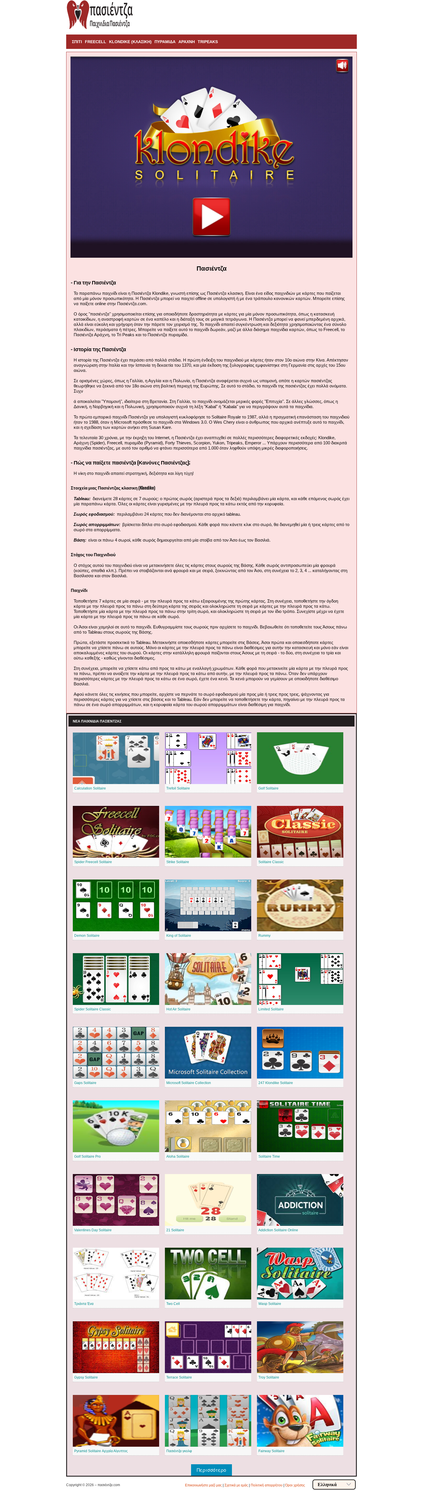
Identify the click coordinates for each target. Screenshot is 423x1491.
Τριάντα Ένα (84, 1304)
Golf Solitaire (268, 788)
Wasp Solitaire (269, 1304)
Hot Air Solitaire (178, 1009)
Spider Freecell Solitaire (93, 862)
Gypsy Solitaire (86, 1377)
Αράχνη (186, 41)
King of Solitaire (178, 936)
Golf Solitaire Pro (87, 1156)
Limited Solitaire (271, 1009)
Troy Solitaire (268, 1377)
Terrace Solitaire (179, 1377)
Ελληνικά (327, 1484)
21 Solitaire (175, 1230)
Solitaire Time (269, 1156)
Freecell (95, 41)
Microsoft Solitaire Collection (188, 1083)
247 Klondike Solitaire (275, 1083)
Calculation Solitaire (90, 788)
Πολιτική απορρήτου (267, 1485)
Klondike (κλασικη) (130, 41)
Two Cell (173, 1304)
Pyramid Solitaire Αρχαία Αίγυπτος (101, 1451)
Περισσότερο (211, 1470)
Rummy (264, 936)
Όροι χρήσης (295, 1485)
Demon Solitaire (87, 936)
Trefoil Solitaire (178, 788)
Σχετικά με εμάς (236, 1485)
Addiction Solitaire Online (278, 1230)
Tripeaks (208, 41)
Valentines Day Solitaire (93, 1230)
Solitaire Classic (271, 862)
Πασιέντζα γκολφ (179, 1451)
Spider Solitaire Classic (92, 1009)
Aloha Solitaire (177, 1156)
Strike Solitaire (177, 862)
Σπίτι (77, 41)
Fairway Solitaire (271, 1451)
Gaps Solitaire (85, 1083)
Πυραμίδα (165, 41)
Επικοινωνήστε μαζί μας (203, 1485)
